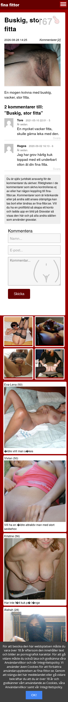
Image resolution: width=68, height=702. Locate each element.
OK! (34, 695)
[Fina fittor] (10, 5)
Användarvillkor (15, 663)
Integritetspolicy (48, 663)
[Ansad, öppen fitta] (50, 344)
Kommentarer (48, 40)
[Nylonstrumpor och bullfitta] (18, 344)
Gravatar (44, 211)
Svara (57, 138)
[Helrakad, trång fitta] (50, 376)
